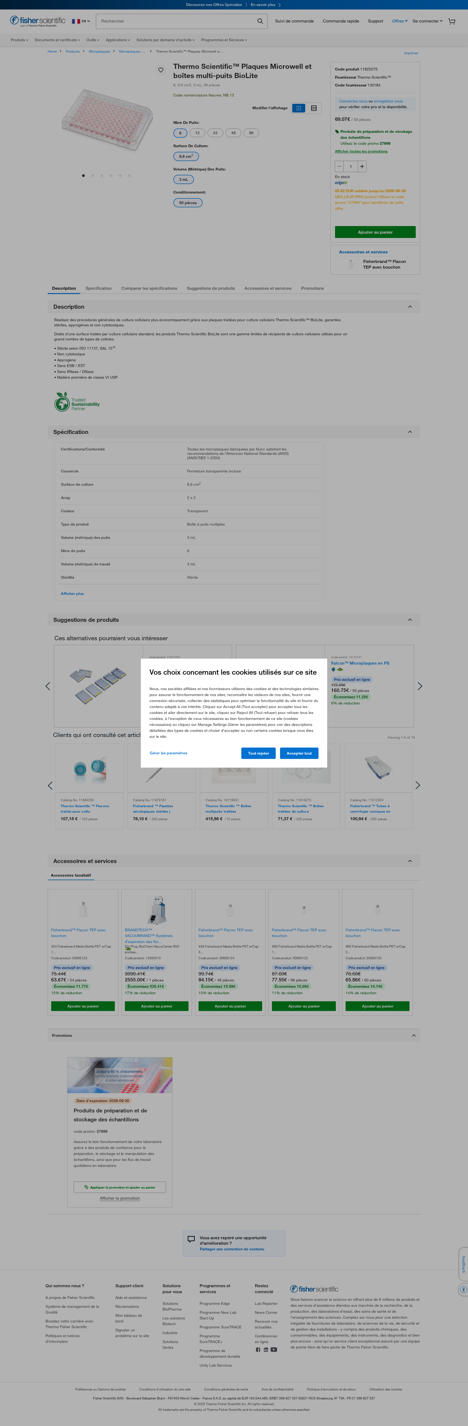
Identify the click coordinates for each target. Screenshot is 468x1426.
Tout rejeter (258, 753)
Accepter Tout (299, 753)
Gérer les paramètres (168, 753)
